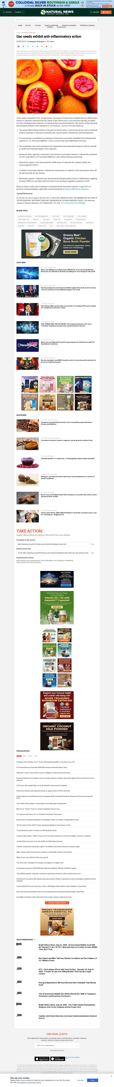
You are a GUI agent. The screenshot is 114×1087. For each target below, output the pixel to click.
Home (20, 25)
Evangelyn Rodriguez (36, 41)
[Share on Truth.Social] (42, 46)
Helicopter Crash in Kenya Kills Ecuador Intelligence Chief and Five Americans (43, 773)
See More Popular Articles (57, 903)
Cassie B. (52, 303)
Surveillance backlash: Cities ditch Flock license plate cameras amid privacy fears (44, 897)
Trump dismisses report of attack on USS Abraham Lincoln (36, 830)
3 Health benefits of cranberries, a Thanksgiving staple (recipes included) (67, 458)
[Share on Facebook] (23, 46)
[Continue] (76, 1045)
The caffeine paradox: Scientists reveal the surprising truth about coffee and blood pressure (48, 873)
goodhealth (36, 53)
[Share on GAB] (37, 46)
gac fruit (94, 51)
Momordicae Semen (78, 53)
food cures (53, 51)
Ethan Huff (52, 285)
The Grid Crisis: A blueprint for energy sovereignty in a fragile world (39, 863)
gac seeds (20, 53)
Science (50, 27)
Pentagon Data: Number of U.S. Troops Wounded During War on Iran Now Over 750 (45, 762)
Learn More (80, 1080)
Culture (38, 25)
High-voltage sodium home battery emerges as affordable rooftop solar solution (44, 852)
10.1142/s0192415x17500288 (73, 203)
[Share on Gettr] (47, 46)
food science (73, 51)
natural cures (91, 53)
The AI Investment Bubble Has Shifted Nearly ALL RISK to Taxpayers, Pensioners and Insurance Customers (67, 995)
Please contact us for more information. (28, 562)
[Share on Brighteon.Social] (18, 46)
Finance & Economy (69, 25)
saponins (47, 55)
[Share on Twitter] (28, 46)
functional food (84, 51)
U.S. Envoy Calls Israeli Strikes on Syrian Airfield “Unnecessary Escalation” (41, 785)
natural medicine (22, 55)
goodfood (27, 53)
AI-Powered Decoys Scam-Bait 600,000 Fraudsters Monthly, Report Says (41, 767)
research (40, 55)
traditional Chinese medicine (74, 55)
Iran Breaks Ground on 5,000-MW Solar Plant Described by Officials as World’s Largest (46, 868)
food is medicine (63, 51)
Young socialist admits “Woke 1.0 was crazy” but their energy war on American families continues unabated (53, 836)
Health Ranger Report (24, 940)
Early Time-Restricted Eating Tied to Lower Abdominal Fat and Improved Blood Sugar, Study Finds (50, 892)
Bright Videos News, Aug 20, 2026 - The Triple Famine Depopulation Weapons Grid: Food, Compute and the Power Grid (67, 1006)
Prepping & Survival (87, 25)
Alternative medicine (28, 32)
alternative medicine (28, 51)
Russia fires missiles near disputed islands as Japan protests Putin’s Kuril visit (43, 791)
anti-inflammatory (42, 51)
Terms (66, 1065)
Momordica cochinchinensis (61, 53)
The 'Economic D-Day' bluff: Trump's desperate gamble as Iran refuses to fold (43, 825)
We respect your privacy (57, 1050)
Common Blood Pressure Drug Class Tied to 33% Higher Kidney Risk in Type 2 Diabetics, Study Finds (51, 886)
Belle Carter (53, 267)
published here (52, 1071)
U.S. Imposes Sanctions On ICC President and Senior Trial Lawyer (39, 814)
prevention (33, 55)
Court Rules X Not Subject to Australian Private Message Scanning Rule (41, 803)
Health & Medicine (51, 25)
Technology (61, 27)
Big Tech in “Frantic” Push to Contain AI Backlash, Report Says (38, 809)
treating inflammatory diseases (76, 189)
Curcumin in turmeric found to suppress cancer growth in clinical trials (67, 440)
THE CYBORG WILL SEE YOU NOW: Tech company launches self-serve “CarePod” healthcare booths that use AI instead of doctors (66, 325)
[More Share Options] (51, 46)
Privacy (61, 1065)
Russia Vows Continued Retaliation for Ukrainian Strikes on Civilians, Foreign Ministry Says (47, 820)
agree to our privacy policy (31, 1082)
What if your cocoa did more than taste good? (32, 857)
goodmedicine (46, 53)
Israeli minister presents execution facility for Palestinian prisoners (39, 841)
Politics (28, 25)
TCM (61, 55)
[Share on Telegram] (33, 46)
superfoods (55, 55)
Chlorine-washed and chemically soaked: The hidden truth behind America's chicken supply (48, 846)
